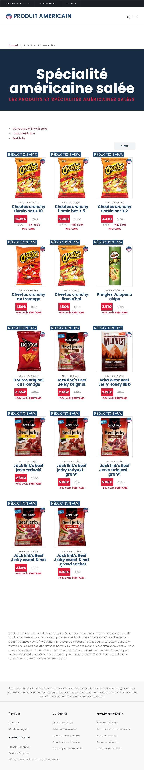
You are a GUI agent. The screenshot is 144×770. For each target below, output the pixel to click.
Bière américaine (107, 722)
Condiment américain (66, 735)
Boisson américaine (65, 729)
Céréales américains (109, 748)
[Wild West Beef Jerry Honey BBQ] (114, 351)
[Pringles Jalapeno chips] (114, 265)
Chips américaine (23, 133)
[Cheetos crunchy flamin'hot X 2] (114, 177)
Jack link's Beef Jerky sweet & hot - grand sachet (71, 560)
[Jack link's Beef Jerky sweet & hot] (28, 526)
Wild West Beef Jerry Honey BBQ (114, 382)
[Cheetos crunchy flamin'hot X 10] (28, 177)
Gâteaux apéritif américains (29, 128)
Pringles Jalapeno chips (114, 296)
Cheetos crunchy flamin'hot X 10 (28, 209)
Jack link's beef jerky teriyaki (28, 468)
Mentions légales (19, 729)
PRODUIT (41, 16)
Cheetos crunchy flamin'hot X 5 (71, 209)
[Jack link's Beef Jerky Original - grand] (114, 436)
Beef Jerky (18, 138)
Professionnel (48, 3)
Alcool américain (63, 722)
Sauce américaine (108, 742)
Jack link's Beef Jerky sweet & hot (28, 557)
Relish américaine (107, 735)
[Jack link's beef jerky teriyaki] (28, 436)
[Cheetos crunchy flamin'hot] (71, 265)
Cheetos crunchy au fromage (28, 296)
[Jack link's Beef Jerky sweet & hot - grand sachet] (71, 526)
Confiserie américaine (66, 742)
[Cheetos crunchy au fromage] (28, 265)
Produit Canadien (19, 746)
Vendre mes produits (17, 3)
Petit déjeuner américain (68, 748)
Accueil (13, 45)
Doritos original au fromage (29, 382)
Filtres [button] (124, 145)
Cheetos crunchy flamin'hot (71, 296)
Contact (71, 3)
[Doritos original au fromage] (28, 351)
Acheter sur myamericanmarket (28, 182)
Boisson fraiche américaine (113, 729)
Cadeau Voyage (19, 753)
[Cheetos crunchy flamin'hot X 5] (71, 177)
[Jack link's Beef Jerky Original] (71, 351)
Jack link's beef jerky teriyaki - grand (71, 470)
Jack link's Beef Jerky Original (72, 382)
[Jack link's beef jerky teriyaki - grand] (71, 436)
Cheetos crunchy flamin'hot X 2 (114, 209)
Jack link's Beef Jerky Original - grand (114, 470)
